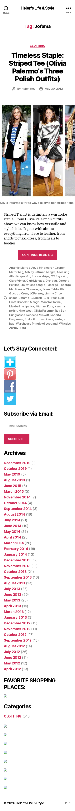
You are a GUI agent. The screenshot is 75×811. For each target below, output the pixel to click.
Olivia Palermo (43, 310)
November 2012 (17, 629)
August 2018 (14, 480)
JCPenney (36, 293)
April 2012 (12, 669)
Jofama (24, 298)
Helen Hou (29, 88)
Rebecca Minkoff (37, 315)
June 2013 (12, 595)
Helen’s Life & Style (30, 803)
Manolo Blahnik (51, 302)
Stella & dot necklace (38, 319)
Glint (63, 289)
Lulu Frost (50, 298)
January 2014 (15, 554)
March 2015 (14, 491)
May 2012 (12, 663)
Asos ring (63, 272)
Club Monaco (35, 280)
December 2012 (17, 623)
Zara (23, 328)
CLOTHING (37, 45)
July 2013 (12, 589)
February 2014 (16, 549)
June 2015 (12, 486)
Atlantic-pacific (19, 276)
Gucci (13, 293)
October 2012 (15, 635)
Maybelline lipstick (21, 306)
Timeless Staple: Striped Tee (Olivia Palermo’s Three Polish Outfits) (37, 67)
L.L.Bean (36, 298)
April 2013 (12, 606)
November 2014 (17, 497)
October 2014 (15, 503)
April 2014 (12, 537)
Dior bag (51, 280)
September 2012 (18, 640)
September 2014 (18, 509)
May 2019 (12, 474)
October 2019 (15, 469)
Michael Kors (44, 306)
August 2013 (14, 583)
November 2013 (17, 566)
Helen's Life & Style (37, 8)
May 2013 (12, 600)
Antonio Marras (19, 267)
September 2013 (18, 577)
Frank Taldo (50, 289)
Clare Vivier (17, 280)
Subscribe (16, 439)
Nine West (25, 310)
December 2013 (17, 560)
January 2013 (15, 617)
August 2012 (14, 646)
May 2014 (12, 532)
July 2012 (12, 652)
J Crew (23, 293)
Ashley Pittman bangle (40, 272)
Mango (34, 302)
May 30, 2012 (54, 88)
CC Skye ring (59, 276)
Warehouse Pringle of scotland (37, 323)
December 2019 (17, 463)
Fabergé (52, 285)
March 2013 (14, 612)
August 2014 (14, 514)
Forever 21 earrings (28, 289)
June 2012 (12, 657)
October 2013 (15, 572)
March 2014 (14, 543)
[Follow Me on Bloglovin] (37, 362)
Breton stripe (40, 276)
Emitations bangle (33, 285)
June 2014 (12, 526)
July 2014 (12, 520)
